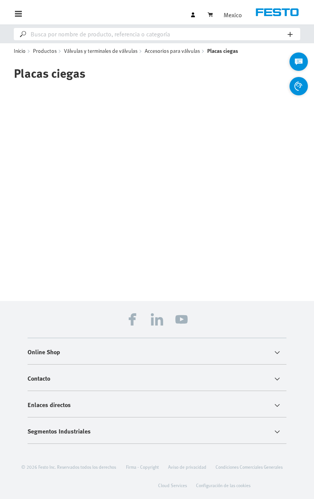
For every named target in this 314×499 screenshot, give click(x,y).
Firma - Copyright (142, 466)
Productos (45, 51)
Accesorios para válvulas (172, 51)
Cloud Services (172, 485)
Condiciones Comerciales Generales (249, 466)
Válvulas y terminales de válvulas (100, 51)
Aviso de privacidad (187, 466)
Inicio (20, 51)
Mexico (233, 15)
